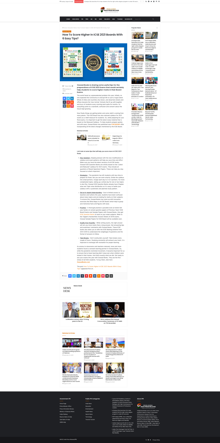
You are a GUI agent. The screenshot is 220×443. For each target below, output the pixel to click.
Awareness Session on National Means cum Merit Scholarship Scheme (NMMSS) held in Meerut (93, 377)
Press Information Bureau (67, 409)
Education (88, 406)
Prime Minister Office (65, 406)
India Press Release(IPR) (70, 439)
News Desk (68, 86)
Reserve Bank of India (66, 417)
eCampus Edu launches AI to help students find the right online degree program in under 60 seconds (111, 1)
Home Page (63, 403)
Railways (107, 19)
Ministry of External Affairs (67, 411)
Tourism (119, 19)
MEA (113, 19)
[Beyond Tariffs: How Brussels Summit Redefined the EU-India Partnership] (151, 106)
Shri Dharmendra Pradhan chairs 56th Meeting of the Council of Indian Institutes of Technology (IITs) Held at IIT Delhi (115, 353)
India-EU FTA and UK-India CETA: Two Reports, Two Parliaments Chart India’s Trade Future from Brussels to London (137, 91)
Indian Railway (64, 414)
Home (68, 19)
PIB (82, 19)
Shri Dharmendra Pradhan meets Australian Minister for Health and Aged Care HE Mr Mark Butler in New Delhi (115, 377)
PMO (87, 19)
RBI (96, 19)
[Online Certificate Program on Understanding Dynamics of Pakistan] (71, 342)
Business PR (128, 19)
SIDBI (100, 19)
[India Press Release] (110, 10)
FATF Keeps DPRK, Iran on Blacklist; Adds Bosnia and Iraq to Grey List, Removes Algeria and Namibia (150, 45)
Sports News (89, 414)
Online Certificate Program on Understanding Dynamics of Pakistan (71, 351)
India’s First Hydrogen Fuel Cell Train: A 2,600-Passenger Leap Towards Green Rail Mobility (151, 67)
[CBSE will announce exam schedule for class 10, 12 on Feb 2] (81, 137)
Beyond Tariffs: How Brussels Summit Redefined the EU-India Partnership (151, 115)
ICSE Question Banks (87, 214)
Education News (72, 27)
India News (75, 19)
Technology (89, 417)
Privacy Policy (156, 440)
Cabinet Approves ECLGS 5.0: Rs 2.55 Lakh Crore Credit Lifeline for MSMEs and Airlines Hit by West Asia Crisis (137, 67)
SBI (91, 19)
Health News (89, 411)
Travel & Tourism (90, 419)
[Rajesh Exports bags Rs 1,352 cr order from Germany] (106, 137)
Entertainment (89, 409)
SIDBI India (63, 422)
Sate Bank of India (65, 419)
